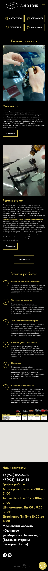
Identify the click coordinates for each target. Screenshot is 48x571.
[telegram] (5, 555)
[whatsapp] (10, 555)
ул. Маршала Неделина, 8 (22, 535)
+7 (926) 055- (12, 475)
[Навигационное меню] (43, 6)
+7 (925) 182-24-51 (16, 480)
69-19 (25, 475)
